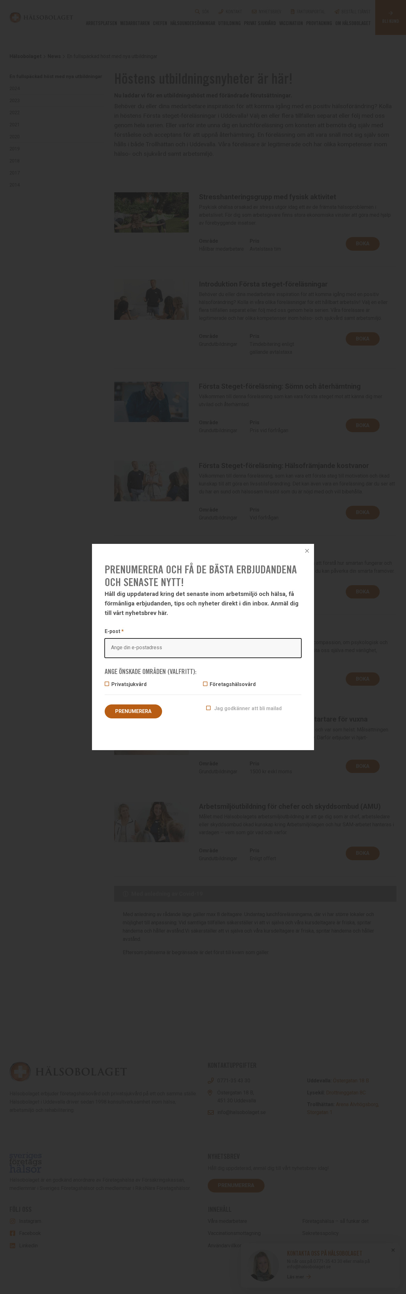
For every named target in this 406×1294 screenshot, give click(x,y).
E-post (114, 631)
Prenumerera (133, 711)
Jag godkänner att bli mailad (247, 708)
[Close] (307, 551)
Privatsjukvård (129, 684)
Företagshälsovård (233, 684)
